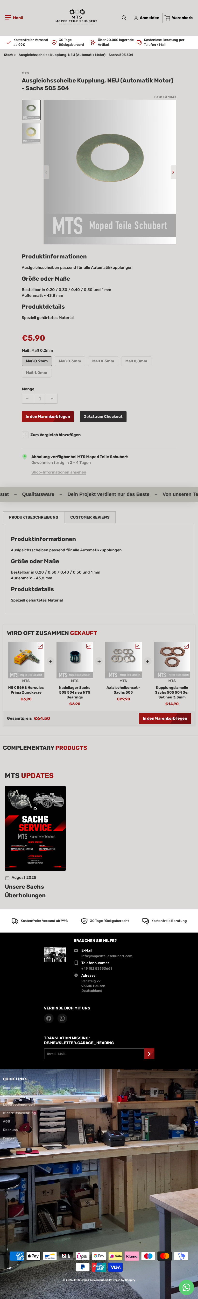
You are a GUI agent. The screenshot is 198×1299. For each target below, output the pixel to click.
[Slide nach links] (46, 172)
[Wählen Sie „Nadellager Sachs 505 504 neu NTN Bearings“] (88, 646)
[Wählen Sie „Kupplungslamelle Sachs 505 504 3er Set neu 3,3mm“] (186, 646)
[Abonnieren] (149, 1053)
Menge (28, 389)
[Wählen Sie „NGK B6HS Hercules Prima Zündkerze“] (40, 646)
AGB (6, 1121)
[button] (14, 18)
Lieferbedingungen (19, 1105)
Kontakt (9, 1138)
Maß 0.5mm (103, 361)
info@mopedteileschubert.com (106, 956)
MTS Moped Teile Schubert (91, 1280)
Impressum (12, 1088)
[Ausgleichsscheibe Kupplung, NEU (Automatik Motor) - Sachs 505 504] (31, 110)
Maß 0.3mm (70, 361)
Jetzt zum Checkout (103, 416)
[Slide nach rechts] (173, 172)
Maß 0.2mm (37, 361)
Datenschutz (13, 1096)
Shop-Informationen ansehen (58, 472)
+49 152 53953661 (96, 969)
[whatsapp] (62, 1018)
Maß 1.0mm (36, 372)
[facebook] (49, 1018)
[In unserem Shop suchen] (124, 18)
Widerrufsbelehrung (19, 1113)
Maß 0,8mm (136, 361)
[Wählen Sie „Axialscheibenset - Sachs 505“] (137, 646)
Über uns (10, 1130)
